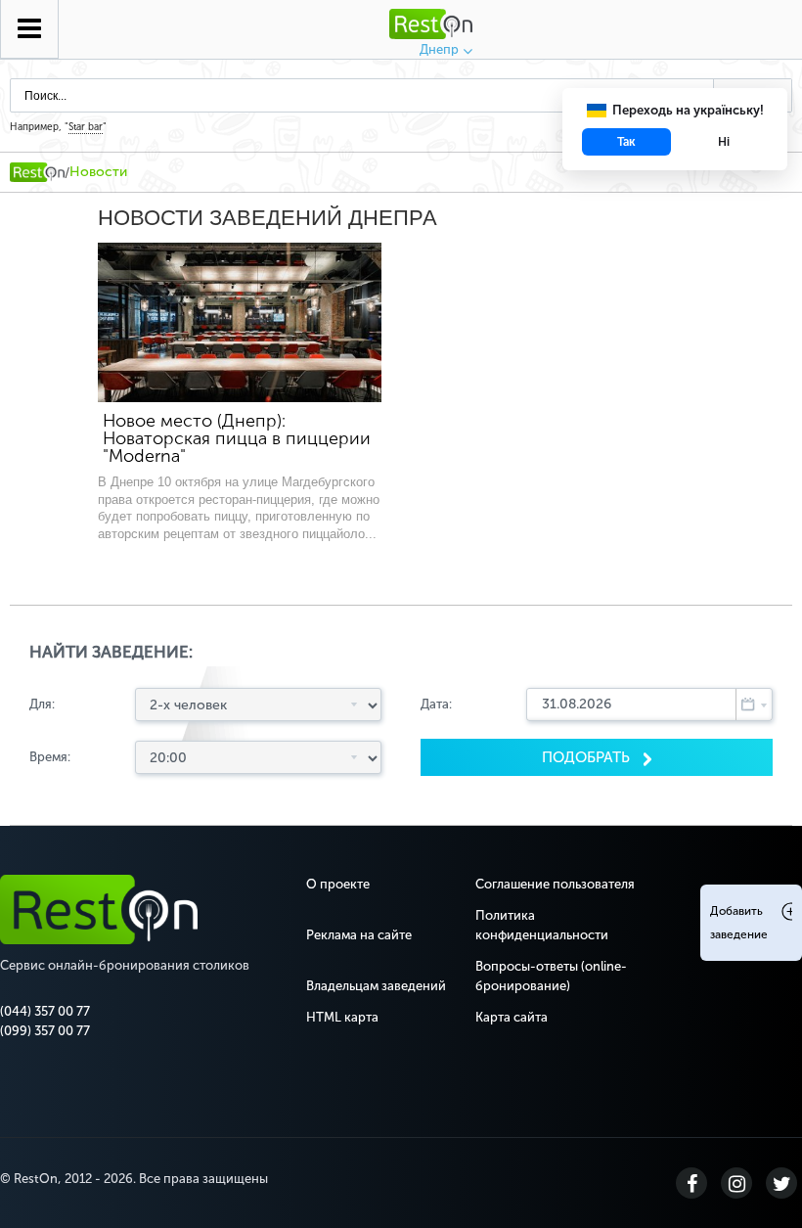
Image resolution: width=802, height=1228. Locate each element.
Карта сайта (511, 1017)
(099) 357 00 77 (45, 1030)
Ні (724, 142)
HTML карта (342, 1017)
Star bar (85, 127)
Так (626, 142)
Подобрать (588, 757)
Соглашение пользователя (555, 884)
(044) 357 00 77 (45, 1011)
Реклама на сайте (359, 935)
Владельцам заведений (376, 985)
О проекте (338, 884)
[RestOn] (37, 172)
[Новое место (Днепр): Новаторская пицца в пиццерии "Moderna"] (239, 322)
